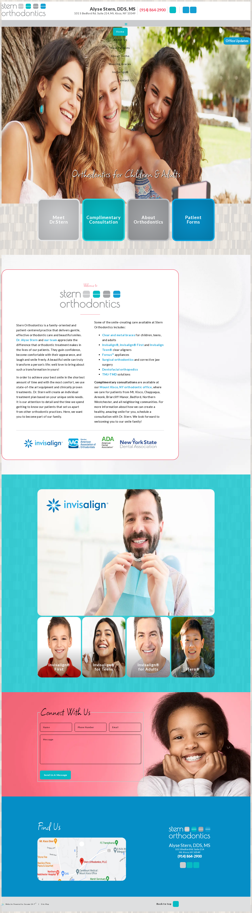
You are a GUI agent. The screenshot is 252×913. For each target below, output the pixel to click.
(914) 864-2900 (152, 9)
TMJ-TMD (109, 374)
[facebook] (186, 10)
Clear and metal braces (118, 335)
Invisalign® (110, 345)
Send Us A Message (55, 775)
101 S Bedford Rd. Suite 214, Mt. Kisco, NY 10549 (105, 13)
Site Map (45, 904)
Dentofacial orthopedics (120, 369)
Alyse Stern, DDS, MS (113, 9)
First (140, 345)
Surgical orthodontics (118, 359)
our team (50, 340)
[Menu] (126, 24)
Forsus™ (108, 354)
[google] (193, 10)
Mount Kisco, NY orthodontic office (126, 387)
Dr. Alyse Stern (27, 340)
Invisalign (127, 345)
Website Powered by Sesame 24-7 (21, 904)
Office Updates (237, 41)
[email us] (173, 10)
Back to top (164, 903)
